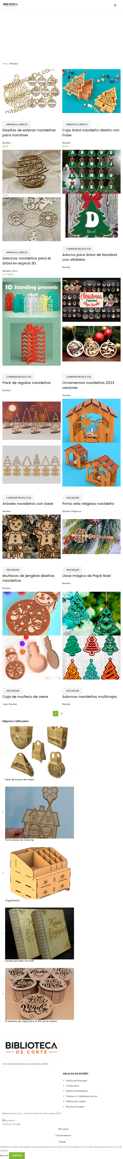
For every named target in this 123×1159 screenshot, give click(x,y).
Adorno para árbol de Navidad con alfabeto (89, 257)
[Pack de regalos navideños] (31, 299)
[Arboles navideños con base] (31, 420)
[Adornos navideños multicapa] (91, 613)
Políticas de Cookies (76, 1101)
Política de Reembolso (77, 1090)
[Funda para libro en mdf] (39, 933)
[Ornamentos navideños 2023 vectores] (91, 299)
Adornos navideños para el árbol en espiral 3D (26, 261)
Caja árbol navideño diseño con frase (90, 133)
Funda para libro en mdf (19, 960)
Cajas (5, 704)
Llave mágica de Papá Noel (86, 575)
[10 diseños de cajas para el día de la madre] (39, 993)
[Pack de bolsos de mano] (39, 752)
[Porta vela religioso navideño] (91, 420)
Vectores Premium (75, 1106)
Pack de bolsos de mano (19, 779)
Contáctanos (72, 1085)
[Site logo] (10, 4)
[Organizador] (39, 872)
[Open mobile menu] (119, 5)
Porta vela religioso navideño (88, 503)
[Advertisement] (61, 33)
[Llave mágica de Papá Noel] (91, 536)
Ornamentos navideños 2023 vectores (88, 385)
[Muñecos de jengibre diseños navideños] (31, 536)
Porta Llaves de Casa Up (19, 840)
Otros (14, 270)
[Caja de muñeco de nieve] (31, 613)
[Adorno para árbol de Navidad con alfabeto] (91, 171)
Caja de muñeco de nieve (25, 696)
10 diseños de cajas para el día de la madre (31, 1021)
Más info (4, 1155)
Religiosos (76, 511)
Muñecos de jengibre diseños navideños (28, 578)
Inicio (5, 63)
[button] (16, 124)
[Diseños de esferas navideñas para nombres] (31, 90)
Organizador (12, 900)
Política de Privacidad (76, 1080)
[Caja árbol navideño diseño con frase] (91, 90)
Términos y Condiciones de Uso (81, 1096)
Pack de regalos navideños (26, 382)
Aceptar (17, 1155)
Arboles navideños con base (27, 503)
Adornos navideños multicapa (89, 696)
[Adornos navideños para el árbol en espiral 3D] (31, 171)
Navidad (6, 142)
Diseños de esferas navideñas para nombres (29, 133)
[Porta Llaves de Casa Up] (39, 812)
